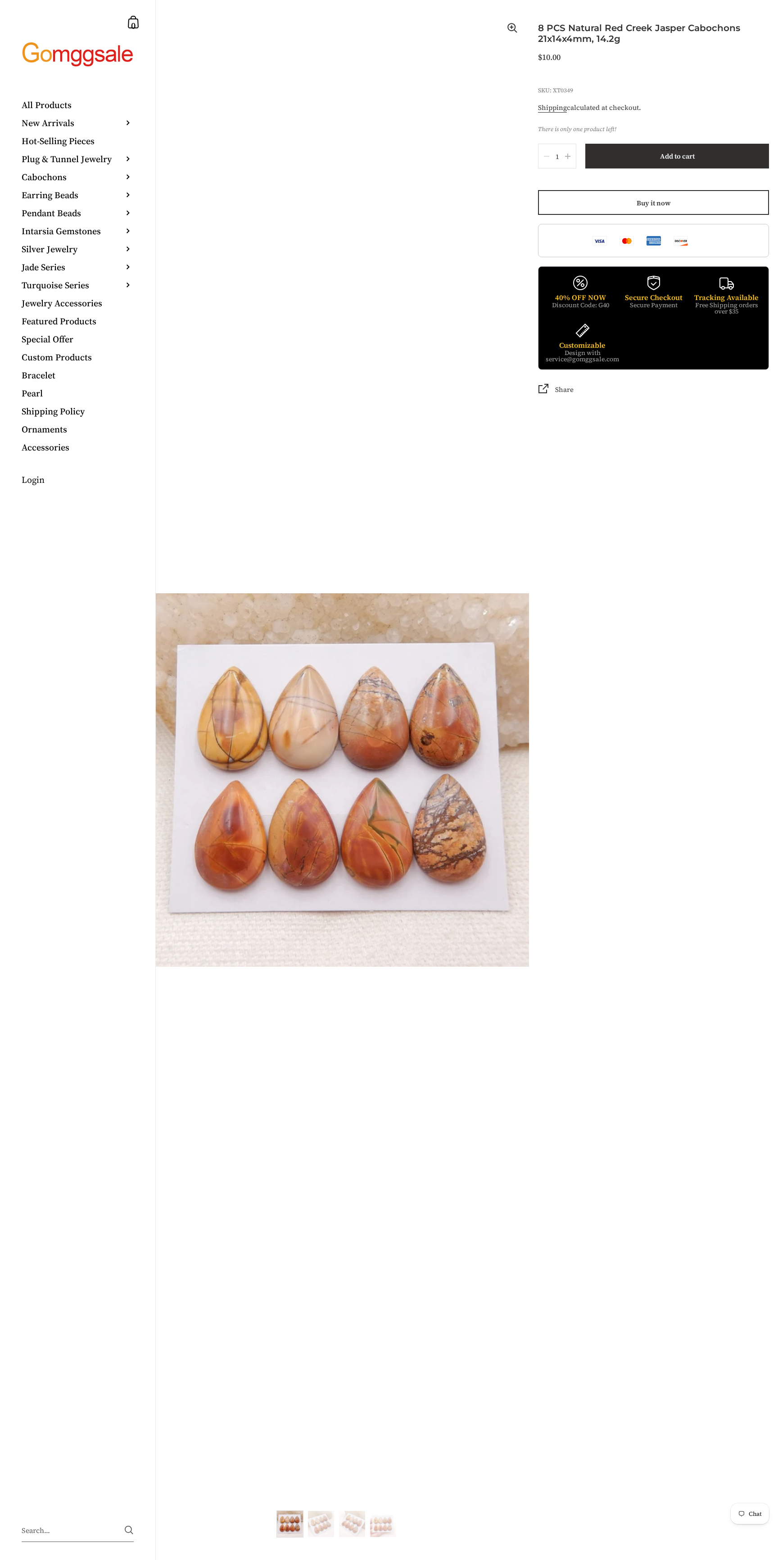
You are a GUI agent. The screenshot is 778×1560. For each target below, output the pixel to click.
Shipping (552, 107)
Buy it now (654, 203)
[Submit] (129, 1530)
